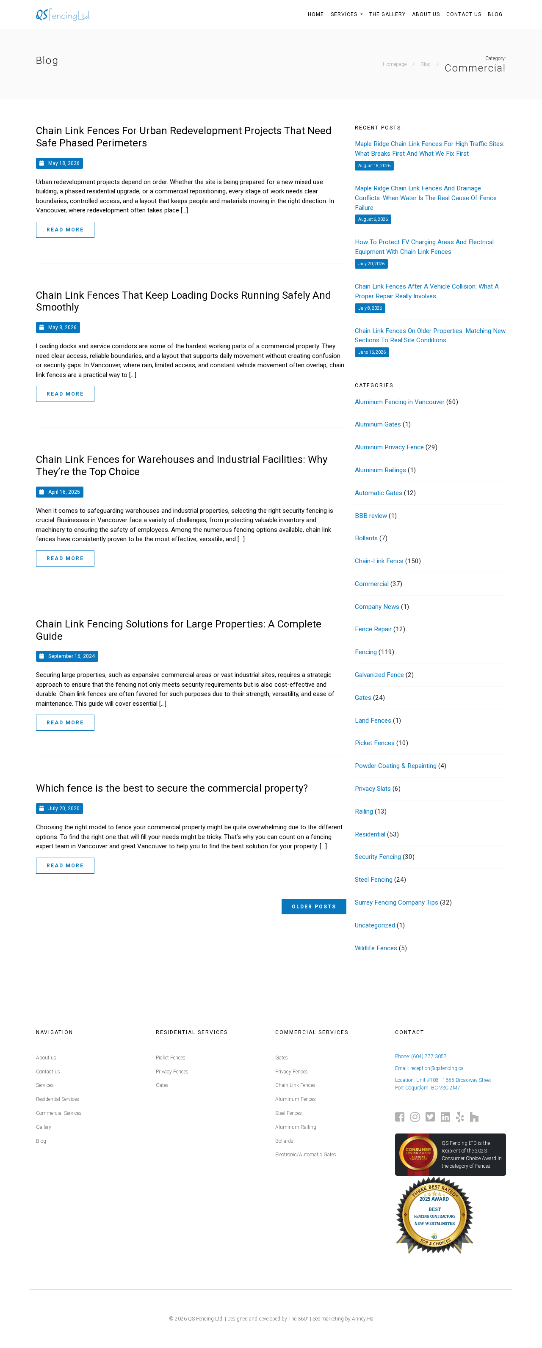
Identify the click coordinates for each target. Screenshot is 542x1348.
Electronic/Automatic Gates (305, 1155)
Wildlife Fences (376, 948)
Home (316, 14)
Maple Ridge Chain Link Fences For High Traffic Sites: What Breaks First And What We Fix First (429, 148)
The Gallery (387, 14)
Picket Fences (375, 743)
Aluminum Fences (295, 1099)
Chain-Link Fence (379, 561)
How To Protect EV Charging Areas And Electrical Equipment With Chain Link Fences (424, 247)
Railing (364, 811)
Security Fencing (378, 857)
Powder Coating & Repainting (396, 766)
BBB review (371, 516)
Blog (495, 14)
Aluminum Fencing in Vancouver (400, 402)
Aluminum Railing (295, 1127)
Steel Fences (288, 1113)
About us (46, 1058)
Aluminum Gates (378, 424)
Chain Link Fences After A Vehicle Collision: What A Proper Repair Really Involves (427, 291)
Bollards (366, 538)
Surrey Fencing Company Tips (396, 902)
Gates (363, 698)
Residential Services (57, 1099)
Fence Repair (373, 629)
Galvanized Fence (379, 675)
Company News (377, 607)
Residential (370, 834)
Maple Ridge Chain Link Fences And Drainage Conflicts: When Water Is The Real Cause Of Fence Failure (426, 198)
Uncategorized (375, 925)
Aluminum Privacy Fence (389, 447)
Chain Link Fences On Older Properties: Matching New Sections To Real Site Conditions (430, 335)
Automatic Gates (378, 493)
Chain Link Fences (295, 1085)
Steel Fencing (374, 879)
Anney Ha (362, 1319)
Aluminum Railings (380, 470)
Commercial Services (59, 1113)
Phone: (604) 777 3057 (421, 1056)
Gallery (43, 1127)
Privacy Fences (172, 1072)
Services (345, 14)
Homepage (394, 64)
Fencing (366, 652)
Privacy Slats (373, 788)
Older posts (314, 907)
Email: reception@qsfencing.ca (429, 1068)
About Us (426, 14)
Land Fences (373, 720)
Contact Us (463, 14)
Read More (65, 230)
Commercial (372, 584)
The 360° (298, 1319)
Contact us (48, 1072)
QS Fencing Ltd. (206, 1319)
